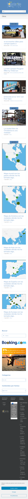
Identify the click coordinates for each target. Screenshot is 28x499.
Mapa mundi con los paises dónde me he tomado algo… (12, 176)
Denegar (14, 492)
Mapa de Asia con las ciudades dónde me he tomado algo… (13, 250)
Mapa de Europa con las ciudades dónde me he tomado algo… (13, 314)
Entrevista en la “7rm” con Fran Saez (22, 461)
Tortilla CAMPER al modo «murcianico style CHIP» (22, 417)
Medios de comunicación (15, 100)
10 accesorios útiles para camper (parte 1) (13, 43)
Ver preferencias (14, 495)
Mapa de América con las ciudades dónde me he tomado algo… (14, 218)
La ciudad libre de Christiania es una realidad (11, 131)
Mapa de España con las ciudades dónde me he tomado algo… (13, 284)
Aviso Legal (4, 403)
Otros (11, 45)
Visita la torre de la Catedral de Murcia (22, 470)
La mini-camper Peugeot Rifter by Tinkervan (13, 70)
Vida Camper (15, 45)
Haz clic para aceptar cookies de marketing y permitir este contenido (14, 411)
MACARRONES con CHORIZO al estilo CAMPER (22, 406)
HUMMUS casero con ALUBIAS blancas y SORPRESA (22, 451)
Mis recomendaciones (14, 72)
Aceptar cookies (14, 488)
